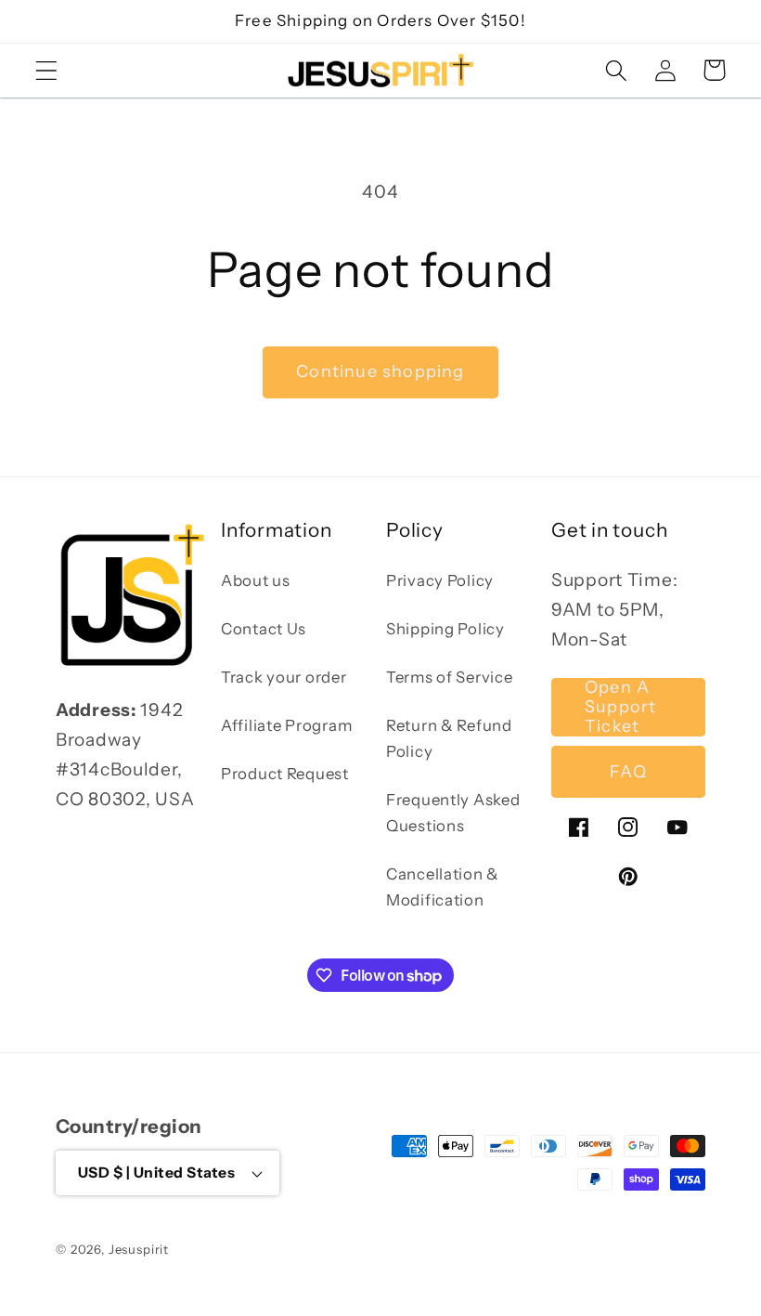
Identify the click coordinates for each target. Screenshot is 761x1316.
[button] (46, 70)
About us (255, 580)
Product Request (285, 773)
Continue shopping (380, 371)
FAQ (628, 772)
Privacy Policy (440, 580)
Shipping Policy (445, 628)
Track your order (284, 677)
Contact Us (263, 628)
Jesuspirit (139, 1249)
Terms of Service (449, 677)
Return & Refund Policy (449, 738)
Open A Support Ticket (620, 707)
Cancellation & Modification (442, 887)
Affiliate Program (286, 725)
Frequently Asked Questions (453, 812)
